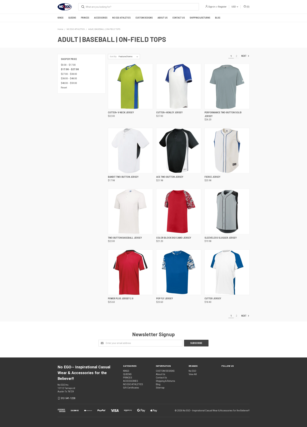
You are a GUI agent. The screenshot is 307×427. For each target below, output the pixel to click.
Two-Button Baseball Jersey (125, 237)
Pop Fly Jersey (164, 298)
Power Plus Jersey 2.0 (120, 298)
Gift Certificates (131, 387)
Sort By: (113, 56)
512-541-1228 (68, 398)
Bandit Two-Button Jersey (123, 176)
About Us (162, 17)
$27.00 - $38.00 (69, 74)
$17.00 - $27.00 (70, 69)
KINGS (60, 17)
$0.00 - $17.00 (68, 64)
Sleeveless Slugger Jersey (221, 237)
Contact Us (178, 17)
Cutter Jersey (213, 298)
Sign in (211, 6)
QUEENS (72, 17)
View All (193, 374)
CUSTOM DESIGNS (144, 17)
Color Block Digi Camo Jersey (173, 237)
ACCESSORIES (100, 17)
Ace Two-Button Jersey (169, 176)
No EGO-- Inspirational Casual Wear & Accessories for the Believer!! (216, 410)
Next (244, 56)
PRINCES (85, 17)
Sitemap (160, 387)
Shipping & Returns (200, 17)
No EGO (192, 371)
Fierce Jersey (212, 176)
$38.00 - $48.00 (69, 78)
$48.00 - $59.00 (69, 83)
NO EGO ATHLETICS (121, 17)
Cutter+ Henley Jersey (169, 112)
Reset (64, 87)
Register (222, 6)
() (247, 6)
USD (234, 6)
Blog (217, 17)
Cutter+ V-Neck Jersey (121, 112)
